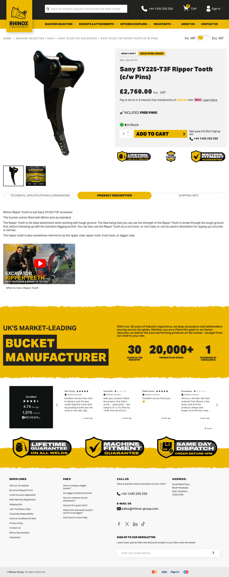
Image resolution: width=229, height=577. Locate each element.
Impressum (14, 537)
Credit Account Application (22, 495)
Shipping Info (15, 504)
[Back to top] (3, 572)
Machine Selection (30, 38)
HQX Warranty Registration (22, 499)
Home (7, 38)
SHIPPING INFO (189, 195)
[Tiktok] (143, 524)
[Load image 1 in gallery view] (13, 176)
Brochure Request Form (21, 490)
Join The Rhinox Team (20, 509)
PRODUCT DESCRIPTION (114, 195)
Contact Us (15, 527)
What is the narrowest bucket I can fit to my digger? (78, 511)
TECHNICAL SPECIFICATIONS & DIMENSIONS (40, 195)
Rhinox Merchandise (19, 532)
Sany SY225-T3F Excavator (77, 38)
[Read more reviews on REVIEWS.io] (31, 417)
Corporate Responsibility (21, 513)
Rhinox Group (16, 571)
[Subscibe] (209, 553)
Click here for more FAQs (75, 517)
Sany (51, 38)
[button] (57, 405)
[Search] (48, 9)
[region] (137, 405)
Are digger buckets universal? (77, 493)
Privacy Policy (16, 523)
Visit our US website (19, 485)
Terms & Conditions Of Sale (22, 518)
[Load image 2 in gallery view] (36, 176)
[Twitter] (127, 524)
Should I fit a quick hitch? (75, 505)
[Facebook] (119, 524)
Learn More (210, 100)
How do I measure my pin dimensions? (75, 499)
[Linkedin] (135, 524)
